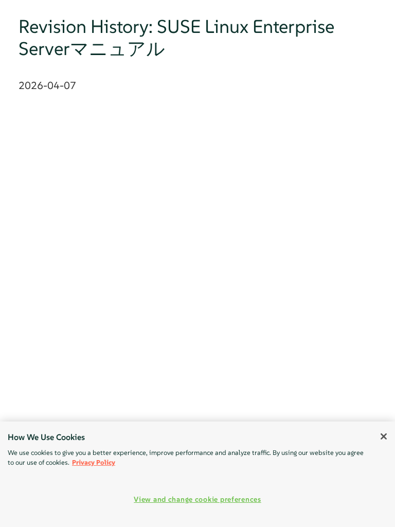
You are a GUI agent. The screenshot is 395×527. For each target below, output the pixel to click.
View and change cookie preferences (197, 499)
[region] (197, 474)
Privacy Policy (93, 462)
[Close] (383, 436)
